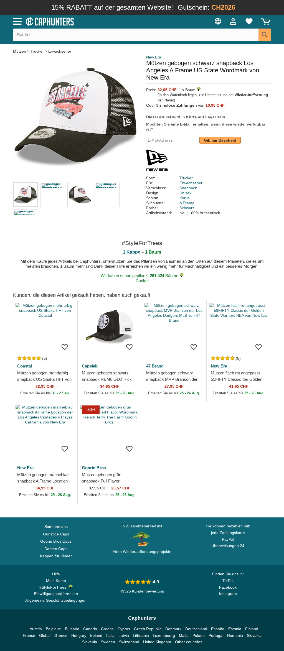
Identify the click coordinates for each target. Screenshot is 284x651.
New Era (153, 57)
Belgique (53, 629)
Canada (90, 629)
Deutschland (196, 629)
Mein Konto (56, 580)
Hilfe (56, 574)
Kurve (184, 198)
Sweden (108, 642)
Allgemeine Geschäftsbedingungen (56, 600)
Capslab (90, 366)
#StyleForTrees (54, 587)
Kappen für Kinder (56, 556)
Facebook (228, 587)
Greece (60, 635)
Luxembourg (164, 635)
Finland (251, 629)
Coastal (24, 366)
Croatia (107, 629)
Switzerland (129, 642)
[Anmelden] (233, 21)
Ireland (96, 635)
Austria (36, 629)
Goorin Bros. (94, 467)
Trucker (37, 51)
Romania (235, 635)
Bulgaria (72, 629)
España (217, 629)
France (29, 635)
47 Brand (155, 366)
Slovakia (254, 635)
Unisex (185, 193)
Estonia (234, 629)
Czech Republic (147, 629)
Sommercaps (56, 526)
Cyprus (124, 629)
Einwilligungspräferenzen (56, 593)
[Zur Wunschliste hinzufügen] (65, 346)
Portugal (216, 635)
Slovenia (89, 642)
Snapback (188, 188)
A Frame (186, 203)
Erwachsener (59, 51)
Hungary (78, 635)
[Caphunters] (86, 21)
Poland (198, 635)
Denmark (173, 629)
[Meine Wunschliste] (249, 21)
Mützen (20, 51)
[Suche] (264, 35)
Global (44, 635)
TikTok (228, 580)
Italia (110, 635)
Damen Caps (55, 549)
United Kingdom (157, 642)
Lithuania (141, 635)
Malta (184, 635)
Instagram (228, 593)
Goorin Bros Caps (56, 541)
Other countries (188, 642)
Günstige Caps (56, 534)
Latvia (123, 635)
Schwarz (186, 208)
